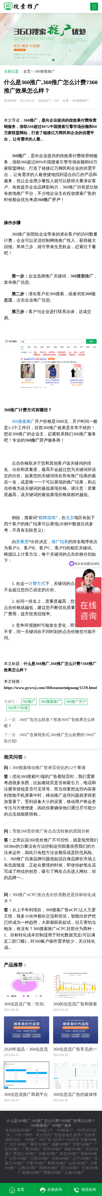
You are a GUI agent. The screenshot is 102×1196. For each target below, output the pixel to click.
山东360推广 (79, 1163)
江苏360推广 (19, 1158)
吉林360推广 (62, 1158)
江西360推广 (40, 1158)
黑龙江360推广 (25, 1154)
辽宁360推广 (83, 1158)
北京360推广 (19, 1144)
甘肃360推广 (83, 1144)
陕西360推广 (49, 1168)
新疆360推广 (32, 1173)
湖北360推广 (69, 1154)
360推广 (28, 702)
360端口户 (44, 1130)
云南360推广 (75, 1173)
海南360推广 (74, 1149)
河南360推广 (48, 1154)
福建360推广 (62, 1144)
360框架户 (64, 1130)
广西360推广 (32, 1149)
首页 (27, 71)
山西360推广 (28, 1168)
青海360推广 (57, 1163)
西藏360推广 (53, 1173)
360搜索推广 (45, 71)
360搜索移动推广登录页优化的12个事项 (49, 767)
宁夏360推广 (36, 1163)
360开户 (59, 1140)
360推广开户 (76, 702)
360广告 (45, 1140)
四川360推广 (70, 1168)
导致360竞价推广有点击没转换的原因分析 (51, 831)
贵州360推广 (53, 1149)
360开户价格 (18, 708)
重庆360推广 (40, 1144)
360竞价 (72, 1140)
